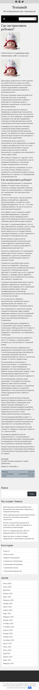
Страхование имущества (12, 571)
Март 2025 (7, 613)
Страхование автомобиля (12, 564)
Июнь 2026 (7, 587)
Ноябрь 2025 (7, 603)
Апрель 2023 (7, 657)
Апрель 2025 (7, 610)
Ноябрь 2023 (7, 637)
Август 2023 (7, 643)
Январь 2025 (7, 620)
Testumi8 (19, 7)
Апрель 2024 (7, 630)
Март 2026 (7, 597)
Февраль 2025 (8, 617)
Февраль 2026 (8, 600)
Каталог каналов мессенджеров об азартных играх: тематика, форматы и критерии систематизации (17, 525)
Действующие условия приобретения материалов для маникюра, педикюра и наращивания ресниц (18, 509)
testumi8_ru (13, 466)
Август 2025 (7, 607)
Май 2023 (6, 653)
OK (30, 688)
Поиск (4, 487)
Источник (4, 459)
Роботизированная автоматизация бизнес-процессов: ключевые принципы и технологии (19, 517)
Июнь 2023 (7, 650)
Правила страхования (11, 558)
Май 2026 (6, 590)
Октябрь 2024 (8, 623)
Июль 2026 (7, 583)
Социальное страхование (12, 561)
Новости (6, 551)
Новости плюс (8, 554)
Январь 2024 (7, 633)
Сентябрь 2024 (8, 627)
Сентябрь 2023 (8, 640)
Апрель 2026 (7, 593)
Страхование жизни (21, 53)
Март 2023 (7, 660)
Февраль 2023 (8, 663)
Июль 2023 (7, 647)
